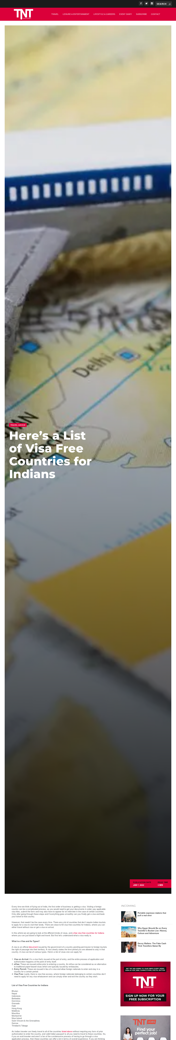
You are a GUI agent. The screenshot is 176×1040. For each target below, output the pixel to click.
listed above (67, 1031)
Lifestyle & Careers (104, 14)
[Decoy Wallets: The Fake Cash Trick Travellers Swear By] (128, 947)
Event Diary (125, 14)
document (33, 946)
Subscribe (141, 14)
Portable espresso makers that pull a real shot (152, 914)
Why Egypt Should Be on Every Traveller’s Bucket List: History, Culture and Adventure (152, 930)
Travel (55, 14)
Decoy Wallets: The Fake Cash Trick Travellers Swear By (152, 944)
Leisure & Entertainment (76, 14)
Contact (155, 14)
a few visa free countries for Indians (88, 932)
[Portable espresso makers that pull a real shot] (128, 916)
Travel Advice (17, 425)
